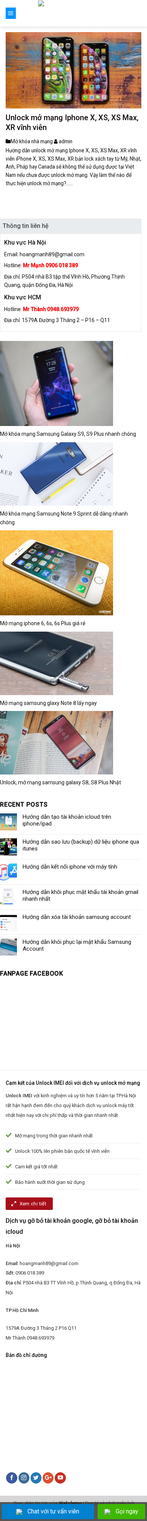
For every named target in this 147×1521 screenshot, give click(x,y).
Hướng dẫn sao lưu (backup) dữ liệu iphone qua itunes (81, 845)
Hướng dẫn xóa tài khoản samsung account (77, 917)
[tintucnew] (73, 13)
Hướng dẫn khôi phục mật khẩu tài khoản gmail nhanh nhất (80, 895)
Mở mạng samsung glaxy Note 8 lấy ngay (48, 703)
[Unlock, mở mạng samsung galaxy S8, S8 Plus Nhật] (56, 742)
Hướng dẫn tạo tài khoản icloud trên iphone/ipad (67, 820)
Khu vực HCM (22, 297)
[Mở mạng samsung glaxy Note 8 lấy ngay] (56, 662)
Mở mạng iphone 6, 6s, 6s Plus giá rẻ (42, 623)
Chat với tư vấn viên (53, 1511)
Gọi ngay (127, 1511)
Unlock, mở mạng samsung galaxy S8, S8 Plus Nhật (60, 782)
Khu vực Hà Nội (25, 242)
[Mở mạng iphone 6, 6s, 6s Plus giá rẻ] (56, 572)
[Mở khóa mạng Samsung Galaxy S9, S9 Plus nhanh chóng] (56, 383)
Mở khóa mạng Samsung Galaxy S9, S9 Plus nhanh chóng (68, 434)
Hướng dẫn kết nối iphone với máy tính (70, 866)
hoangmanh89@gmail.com (52, 254)
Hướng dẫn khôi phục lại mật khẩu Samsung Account (77, 945)
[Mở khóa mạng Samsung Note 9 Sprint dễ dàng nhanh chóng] (56, 473)
